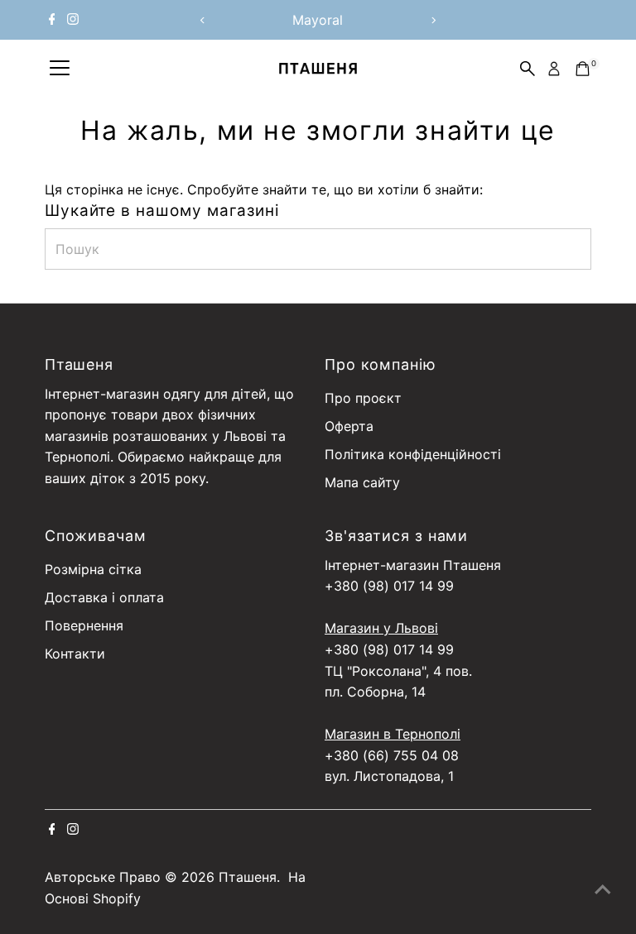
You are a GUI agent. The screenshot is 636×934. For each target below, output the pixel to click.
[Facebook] (52, 20)
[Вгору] (602, 888)
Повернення (84, 625)
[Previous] (203, 20)
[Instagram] (73, 20)
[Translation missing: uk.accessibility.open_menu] (60, 68)
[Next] (432, 20)
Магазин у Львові (381, 628)
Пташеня (248, 877)
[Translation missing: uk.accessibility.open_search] (527, 68)
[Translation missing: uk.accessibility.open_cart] (582, 68)
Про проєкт (363, 398)
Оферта (349, 426)
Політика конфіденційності (413, 454)
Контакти (75, 653)
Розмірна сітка (93, 569)
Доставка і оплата (104, 597)
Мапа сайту (362, 482)
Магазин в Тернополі (392, 734)
